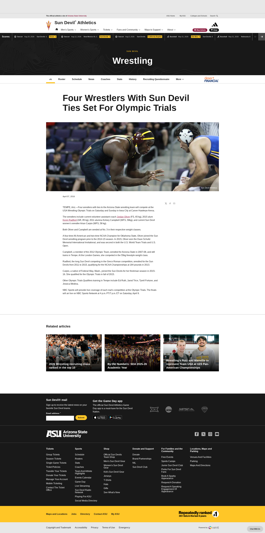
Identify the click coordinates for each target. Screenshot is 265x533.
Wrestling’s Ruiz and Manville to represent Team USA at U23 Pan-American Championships (187, 364)
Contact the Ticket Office (55, 488)
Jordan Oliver (123, 217)
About (170, 30)
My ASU (183, 16)
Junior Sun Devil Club (172, 465)
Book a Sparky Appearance (168, 477)
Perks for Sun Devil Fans (171, 470)
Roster (61, 79)
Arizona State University (77, 16)
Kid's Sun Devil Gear (114, 472)
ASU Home (170, 16)
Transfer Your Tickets (56, 471)
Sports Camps (168, 461)
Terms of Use (108, 527)
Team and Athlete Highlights (83, 472)
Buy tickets (201, 30)
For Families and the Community (172, 450)
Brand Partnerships (141, 459)
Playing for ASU (83, 496)
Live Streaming (82, 486)
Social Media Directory (86, 500)
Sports (78, 449)
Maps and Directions (200, 465)
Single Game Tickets (56, 463)
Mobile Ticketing (54, 483)
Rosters (79, 459)
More (178, 79)
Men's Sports (67, 30)
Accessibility (81, 527)
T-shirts (107, 480)
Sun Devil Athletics (75, 22)
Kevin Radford (70, 220)
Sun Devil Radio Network (83, 491)
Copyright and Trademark (58, 527)
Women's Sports (88, 30)
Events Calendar (83, 477)
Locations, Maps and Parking (201, 450)
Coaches (105, 79)
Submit (81, 417)
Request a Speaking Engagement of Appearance (171, 489)
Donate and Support (143, 449)
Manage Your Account (57, 479)
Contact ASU (100, 514)
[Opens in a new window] (199, 514)
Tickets (106, 30)
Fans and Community (127, 30)
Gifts (106, 488)
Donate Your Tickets (56, 475)
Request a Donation (171, 482)
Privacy (94, 527)
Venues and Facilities (200, 457)
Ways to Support (153, 30)
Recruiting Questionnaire (156, 79)
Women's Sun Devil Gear (113, 466)
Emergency (124, 527)
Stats (119, 79)
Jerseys (107, 476)
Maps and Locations (56, 514)
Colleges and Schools (198, 16)
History (133, 79)
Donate (136, 454)
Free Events (167, 457)
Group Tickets (53, 454)
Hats (106, 484)
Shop (215, 30)
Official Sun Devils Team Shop (113, 455)
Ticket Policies (53, 467)
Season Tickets (53, 459)
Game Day (80, 482)
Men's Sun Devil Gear (114, 461)
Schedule (77, 79)
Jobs (73, 514)
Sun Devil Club (139, 467)
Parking (194, 461)
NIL (134, 463)
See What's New (112, 492)
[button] (262, 36)
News (91, 79)
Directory (85, 514)
